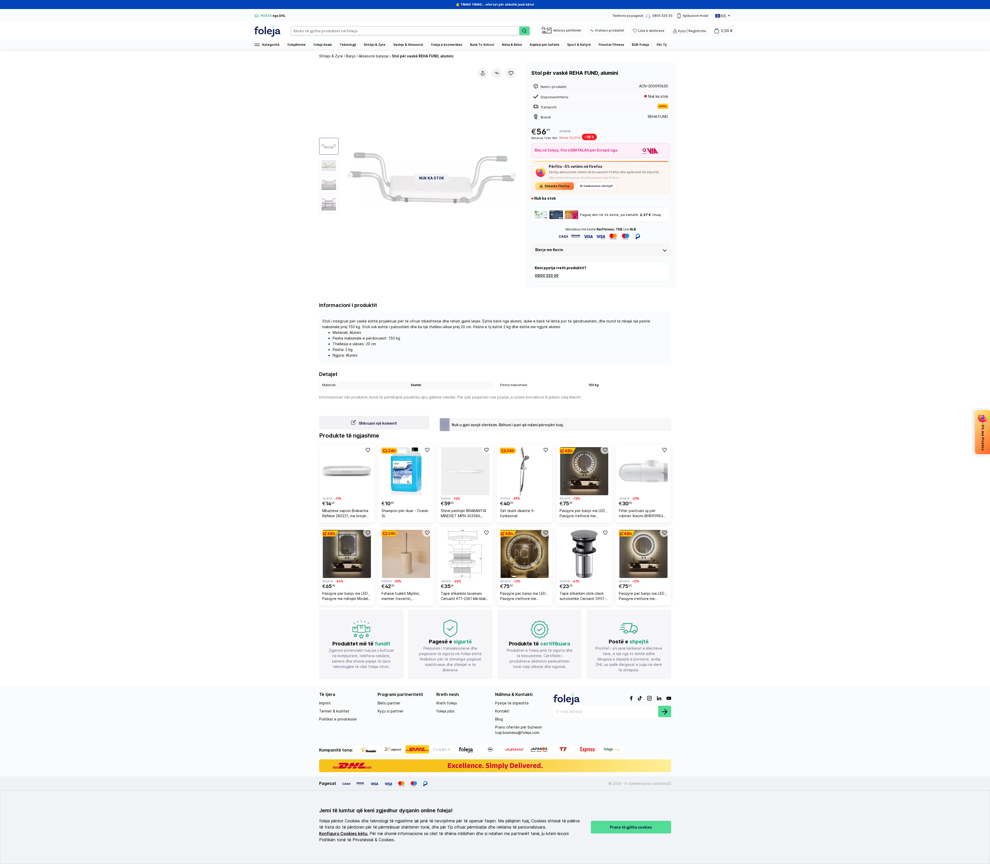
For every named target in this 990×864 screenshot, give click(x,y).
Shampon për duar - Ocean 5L (405, 513)
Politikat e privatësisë (338, 719)
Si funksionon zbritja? (596, 186)
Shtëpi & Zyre (374, 45)
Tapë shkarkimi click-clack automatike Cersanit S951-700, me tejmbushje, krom (583, 596)
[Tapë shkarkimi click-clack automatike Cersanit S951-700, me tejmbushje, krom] (584, 554)
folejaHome (296, 45)
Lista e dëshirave (651, 31)
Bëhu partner (389, 703)
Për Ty (662, 45)
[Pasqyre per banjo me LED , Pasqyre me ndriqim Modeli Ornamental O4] (346, 554)
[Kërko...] (524, 31)
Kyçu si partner (391, 711)
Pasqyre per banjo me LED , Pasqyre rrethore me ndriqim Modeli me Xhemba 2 (524, 596)
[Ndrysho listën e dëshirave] (511, 73)
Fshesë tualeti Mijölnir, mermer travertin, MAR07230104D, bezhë (402, 596)
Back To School (482, 45)
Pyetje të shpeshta (512, 703)
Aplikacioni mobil (695, 16)
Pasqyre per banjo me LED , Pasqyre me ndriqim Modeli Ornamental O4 (346, 596)
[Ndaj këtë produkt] (483, 73)
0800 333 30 (547, 275)
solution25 (662, 783)
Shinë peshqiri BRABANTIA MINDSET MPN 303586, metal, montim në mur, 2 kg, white (464, 514)
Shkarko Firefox (557, 186)
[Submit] (664, 711)
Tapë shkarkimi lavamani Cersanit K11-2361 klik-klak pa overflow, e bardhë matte (463, 596)
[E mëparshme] (349, 175)
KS (723, 16)
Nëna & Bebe (512, 45)
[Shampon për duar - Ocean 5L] (406, 471)
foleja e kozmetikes (446, 45)
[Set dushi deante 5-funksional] (524, 471)
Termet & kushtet (334, 711)
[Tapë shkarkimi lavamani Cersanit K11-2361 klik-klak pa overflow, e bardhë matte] (465, 554)
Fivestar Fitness (611, 45)
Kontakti (502, 711)
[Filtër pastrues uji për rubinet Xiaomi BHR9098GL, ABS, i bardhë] (643, 471)
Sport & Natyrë (579, 45)
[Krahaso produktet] (497, 73)
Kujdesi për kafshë (544, 45)
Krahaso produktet (609, 30)
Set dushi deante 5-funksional (517, 513)
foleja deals (322, 45)
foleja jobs (445, 711)
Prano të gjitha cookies (631, 827)
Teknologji (348, 45)
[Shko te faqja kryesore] (267, 31)
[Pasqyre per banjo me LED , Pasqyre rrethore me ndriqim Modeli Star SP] (643, 554)
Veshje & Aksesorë (408, 45)
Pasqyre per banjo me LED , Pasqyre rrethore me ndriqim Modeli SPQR (583, 514)
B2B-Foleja (640, 45)
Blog (499, 719)
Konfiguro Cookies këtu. (343, 833)
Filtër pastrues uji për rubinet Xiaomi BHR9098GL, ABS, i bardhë (642, 514)
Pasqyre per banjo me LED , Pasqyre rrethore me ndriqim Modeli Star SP (642, 596)
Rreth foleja (446, 703)
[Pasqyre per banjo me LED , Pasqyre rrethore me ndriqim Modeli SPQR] (584, 471)
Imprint (325, 703)
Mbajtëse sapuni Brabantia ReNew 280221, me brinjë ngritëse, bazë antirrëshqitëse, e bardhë (345, 514)
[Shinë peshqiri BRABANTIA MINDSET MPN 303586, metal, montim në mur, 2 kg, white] (465, 471)
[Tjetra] (514, 175)
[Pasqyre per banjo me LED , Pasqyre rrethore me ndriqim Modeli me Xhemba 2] (524, 554)
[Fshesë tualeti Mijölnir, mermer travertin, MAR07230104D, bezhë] (406, 554)
